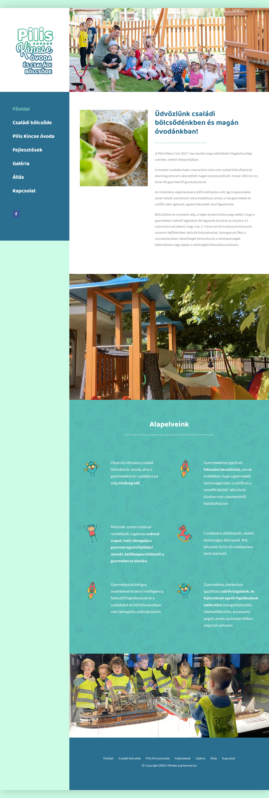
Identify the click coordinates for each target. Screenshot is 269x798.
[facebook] (16, 214)
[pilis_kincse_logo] (35, 22)
